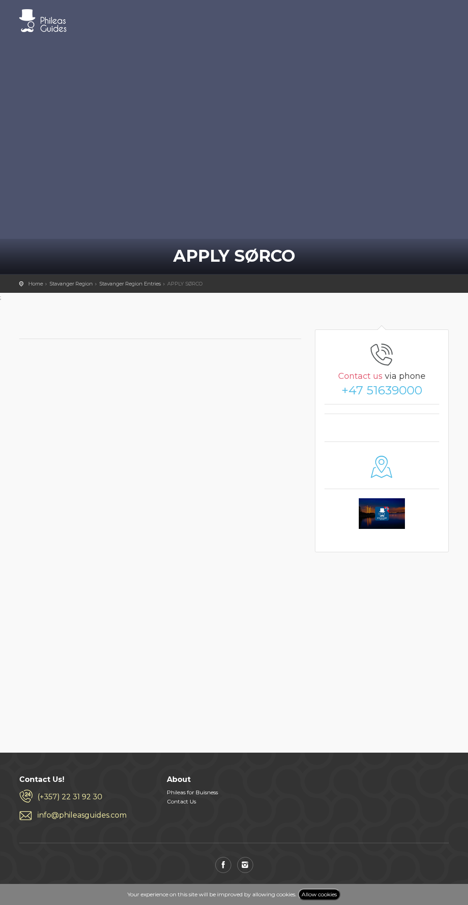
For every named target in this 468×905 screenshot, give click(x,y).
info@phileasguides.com (82, 815)
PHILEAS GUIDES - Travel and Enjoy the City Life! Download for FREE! (42, 20)
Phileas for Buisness (192, 792)
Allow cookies (319, 894)
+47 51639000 (381, 390)
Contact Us (181, 801)
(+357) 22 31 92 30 (69, 796)
